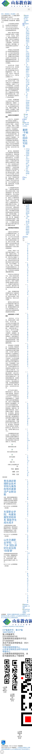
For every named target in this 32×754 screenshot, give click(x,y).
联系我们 (21, 626)
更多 (24, 25)
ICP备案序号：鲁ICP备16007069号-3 (12, 630)
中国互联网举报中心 (11, 647)
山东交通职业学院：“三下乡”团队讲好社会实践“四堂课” (10, 545)
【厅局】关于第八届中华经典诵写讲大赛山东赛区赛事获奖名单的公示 (27, 35)
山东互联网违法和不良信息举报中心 (21, 749)
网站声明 (11, 626)
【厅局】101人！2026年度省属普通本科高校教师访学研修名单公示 (28, 103)
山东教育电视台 (14, 617)
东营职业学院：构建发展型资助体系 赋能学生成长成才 (10, 517)
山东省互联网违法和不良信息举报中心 (15, 650)
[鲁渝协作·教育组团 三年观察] (26, 606)
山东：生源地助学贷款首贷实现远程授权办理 (27, 229)
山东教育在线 (6, 617)
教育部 (9, 614)
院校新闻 (7, 14)
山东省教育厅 (22, 614)
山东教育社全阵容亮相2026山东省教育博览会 (28, 210)
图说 (25, 119)
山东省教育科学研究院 (21, 616)
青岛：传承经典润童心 (27, 172)
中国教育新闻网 (15, 614)
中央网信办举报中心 (22, 747)
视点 (25, 177)
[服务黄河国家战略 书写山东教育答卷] (26, 18)
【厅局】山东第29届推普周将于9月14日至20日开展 (27, 70)
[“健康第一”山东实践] (26, 116)
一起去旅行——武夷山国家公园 (27, 220)
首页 (2, 14)
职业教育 (13, 14)
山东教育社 (12, 616)
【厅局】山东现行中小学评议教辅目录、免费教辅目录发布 (27, 85)
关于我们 (16, 626)
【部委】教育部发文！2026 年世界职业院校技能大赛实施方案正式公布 (27, 54)
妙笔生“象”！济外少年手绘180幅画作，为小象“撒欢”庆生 (27, 162)
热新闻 (26, 237)
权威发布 (26, 23)
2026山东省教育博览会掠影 (28, 151)
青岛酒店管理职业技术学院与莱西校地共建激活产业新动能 (10, 487)
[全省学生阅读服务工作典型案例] (26, 611)
